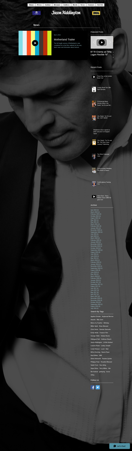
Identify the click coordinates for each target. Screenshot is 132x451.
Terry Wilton (103, 368)
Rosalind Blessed (106, 362)
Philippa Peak (95, 362)
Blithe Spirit (94, 326)
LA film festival (108, 342)
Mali (107, 349)
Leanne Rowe (95, 345)
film (109, 368)
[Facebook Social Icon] (93, 387)
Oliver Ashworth (96, 358)
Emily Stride (94, 332)
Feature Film (104, 332)
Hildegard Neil (95, 339)
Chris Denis (94, 329)
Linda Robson (95, 349)
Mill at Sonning (95, 352)
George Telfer (95, 336)
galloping (102, 371)
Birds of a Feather (96, 323)
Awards (93, 319)
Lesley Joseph (105, 345)
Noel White (94, 355)
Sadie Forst (94, 365)
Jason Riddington (96, 342)
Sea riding (102, 365)
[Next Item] (110, 42)
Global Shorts (105, 336)
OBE (100, 355)
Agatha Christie (96, 316)
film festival (94, 371)
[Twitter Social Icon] (98, 387)
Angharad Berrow (107, 316)
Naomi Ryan (105, 352)
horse (108, 371)
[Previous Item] (94, 42)
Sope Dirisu (94, 368)
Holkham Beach (106, 339)
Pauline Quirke (107, 358)
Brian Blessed (103, 326)
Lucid (102, 349)
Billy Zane (100, 319)
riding (92, 375)
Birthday (106, 323)
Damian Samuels (105, 329)
